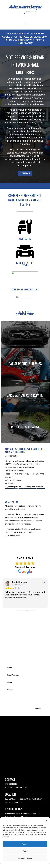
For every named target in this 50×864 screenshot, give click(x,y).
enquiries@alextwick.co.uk (16, 787)
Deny (25, 851)
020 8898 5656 (14, 535)
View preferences (25, 858)
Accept (25, 844)
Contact (25, 173)
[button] (46, 820)
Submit (39, 708)
